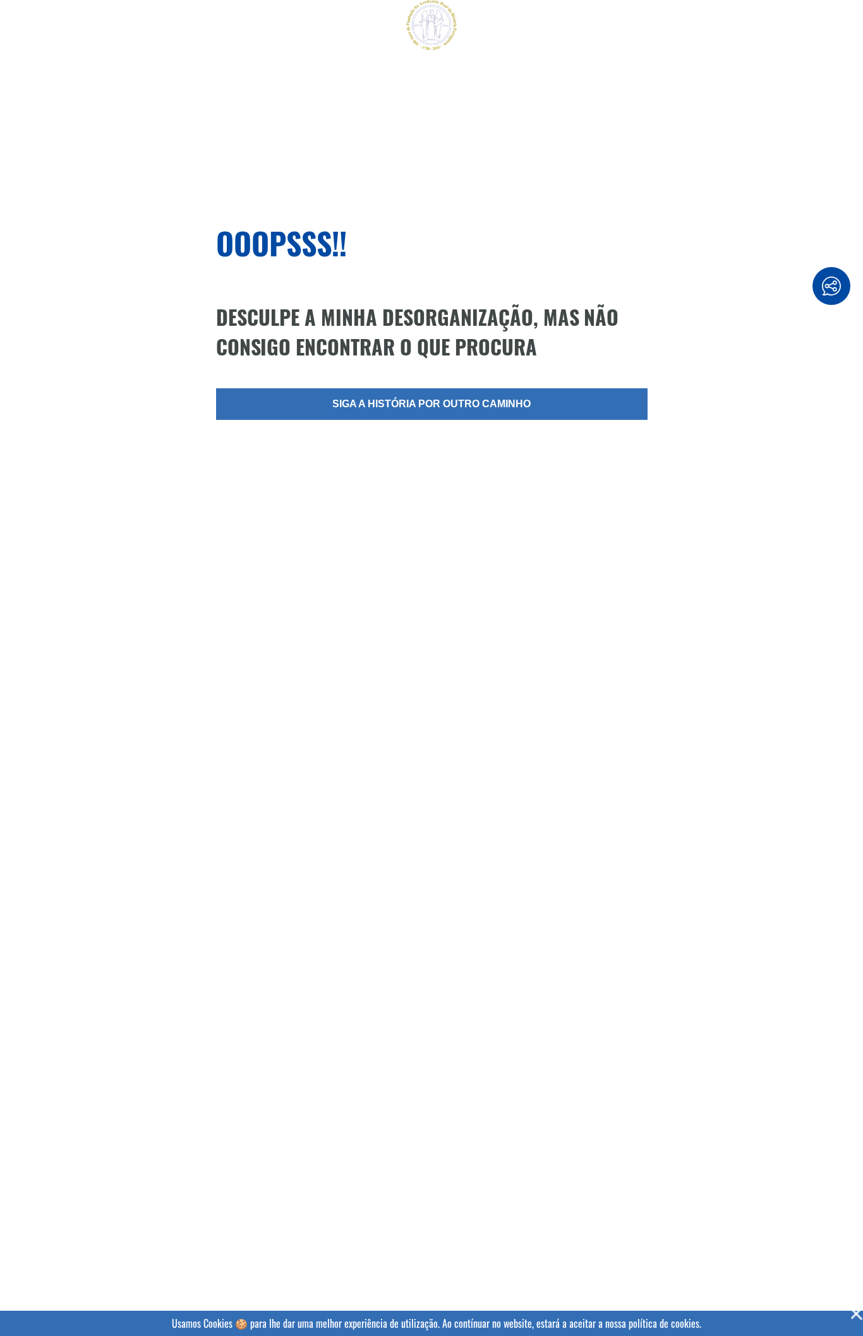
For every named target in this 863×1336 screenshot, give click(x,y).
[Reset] (16, 26)
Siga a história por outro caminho (431, 403)
